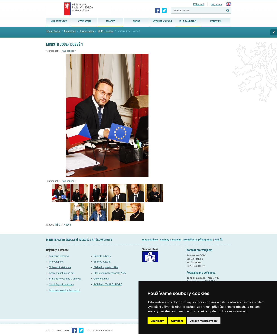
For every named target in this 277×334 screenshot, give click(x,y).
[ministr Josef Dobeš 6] (154, 201)
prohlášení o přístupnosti (197, 239)
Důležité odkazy (102, 256)
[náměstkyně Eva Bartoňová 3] (117, 220)
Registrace (216, 4)
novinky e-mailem (170, 239)
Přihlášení (198, 4)
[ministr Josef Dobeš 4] (117, 201)
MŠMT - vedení (105, 31)
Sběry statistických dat (61, 273)
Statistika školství (59, 256)
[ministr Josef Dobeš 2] (79, 201)
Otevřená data (101, 278)
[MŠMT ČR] (78, 8)
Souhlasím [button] (157, 320)
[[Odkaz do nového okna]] (150, 261)
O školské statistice (60, 267)
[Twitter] (164, 10)
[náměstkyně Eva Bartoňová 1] (79, 220)
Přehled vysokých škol (105, 267)
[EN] (228, 4)
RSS (217, 239)
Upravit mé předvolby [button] (203, 320)
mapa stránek (150, 239)
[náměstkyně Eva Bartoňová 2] (98, 220)
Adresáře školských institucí (64, 290)
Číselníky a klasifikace (61, 284)
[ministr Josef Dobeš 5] (135, 201)
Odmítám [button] (177, 320)
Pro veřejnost (56, 261)
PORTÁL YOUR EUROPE (107, 284)
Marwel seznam (273, 32)
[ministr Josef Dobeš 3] (98, 201)
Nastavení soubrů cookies (99, 330)
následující (68, 50)
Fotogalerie (70, 31)
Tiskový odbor (87, 31)
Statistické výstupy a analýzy (65, 278)
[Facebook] (157, 10)
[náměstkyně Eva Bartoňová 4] (135, 220)
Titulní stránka (53, 31)
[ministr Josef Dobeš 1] (107, 176)
